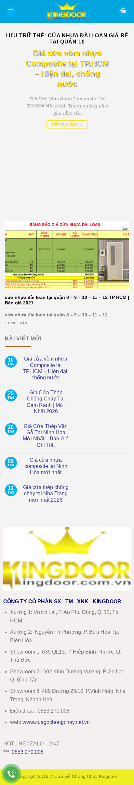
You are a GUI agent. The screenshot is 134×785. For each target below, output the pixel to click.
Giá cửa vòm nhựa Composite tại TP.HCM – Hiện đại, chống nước (46, 368)
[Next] (118, 130)
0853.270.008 (28, 752)
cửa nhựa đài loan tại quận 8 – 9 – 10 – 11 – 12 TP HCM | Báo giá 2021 (67, 300)
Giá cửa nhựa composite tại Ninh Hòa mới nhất (45, 466)
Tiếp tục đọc (67, 125)
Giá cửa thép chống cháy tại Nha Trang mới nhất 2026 (46, 493)
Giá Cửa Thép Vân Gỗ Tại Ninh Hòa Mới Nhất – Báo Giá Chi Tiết (46, 435)
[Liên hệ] (11, 774)
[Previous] (15, 130)
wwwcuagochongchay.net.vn (56, 722)
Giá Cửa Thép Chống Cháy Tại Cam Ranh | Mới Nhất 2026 (46, 402)
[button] (11, 11)
